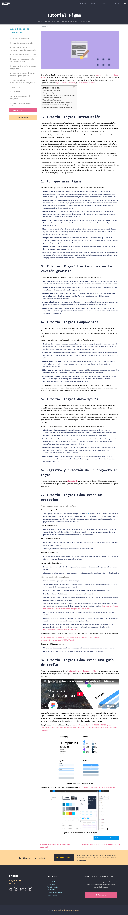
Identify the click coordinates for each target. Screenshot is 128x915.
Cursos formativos (52, 895)
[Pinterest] (16, 889)
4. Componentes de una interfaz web (23, 54)
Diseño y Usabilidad (52, 21)
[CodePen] (11, 889)
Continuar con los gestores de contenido (106, 838)
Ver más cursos (23, 117)
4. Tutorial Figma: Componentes (52, 98)
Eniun (55, 910)
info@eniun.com (15, 881)
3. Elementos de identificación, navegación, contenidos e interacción (23, 49)
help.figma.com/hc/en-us (86, 83)
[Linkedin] (21, 889)
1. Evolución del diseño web (19, 39)
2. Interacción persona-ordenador (21, 43)
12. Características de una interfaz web (22, 104)
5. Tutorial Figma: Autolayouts (51, 100)
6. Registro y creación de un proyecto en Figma (57, 102)
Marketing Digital (52, 887)
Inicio (40, 21)
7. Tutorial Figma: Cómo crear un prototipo (55, 105)
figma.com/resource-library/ (66, 83)
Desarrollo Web (51, 882)
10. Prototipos (15, 92)
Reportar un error (15, 883)
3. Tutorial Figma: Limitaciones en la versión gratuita (58, 95)
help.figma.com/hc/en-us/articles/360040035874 (60, 630)
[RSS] (30, 889)
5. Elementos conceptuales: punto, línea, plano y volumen (22, 60)
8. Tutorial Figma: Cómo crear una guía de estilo (57, 107)
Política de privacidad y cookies (69, 910)
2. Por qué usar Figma (49, 93)
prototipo (99, 75)
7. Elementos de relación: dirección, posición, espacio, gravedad (22, 74)
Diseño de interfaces (69, 21)
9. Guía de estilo (15, 87)
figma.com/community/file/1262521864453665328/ (96, 787)
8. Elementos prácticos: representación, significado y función (23, 81)
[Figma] (25, 889)
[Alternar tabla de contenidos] (73, 87)
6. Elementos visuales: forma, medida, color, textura (23, 67)
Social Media (50, 890)
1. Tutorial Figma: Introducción (51, 90)
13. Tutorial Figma (16, 110)
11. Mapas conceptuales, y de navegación (20, 97)
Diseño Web (50, 884)
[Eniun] (6, 3)
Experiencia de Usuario (54, 892)
